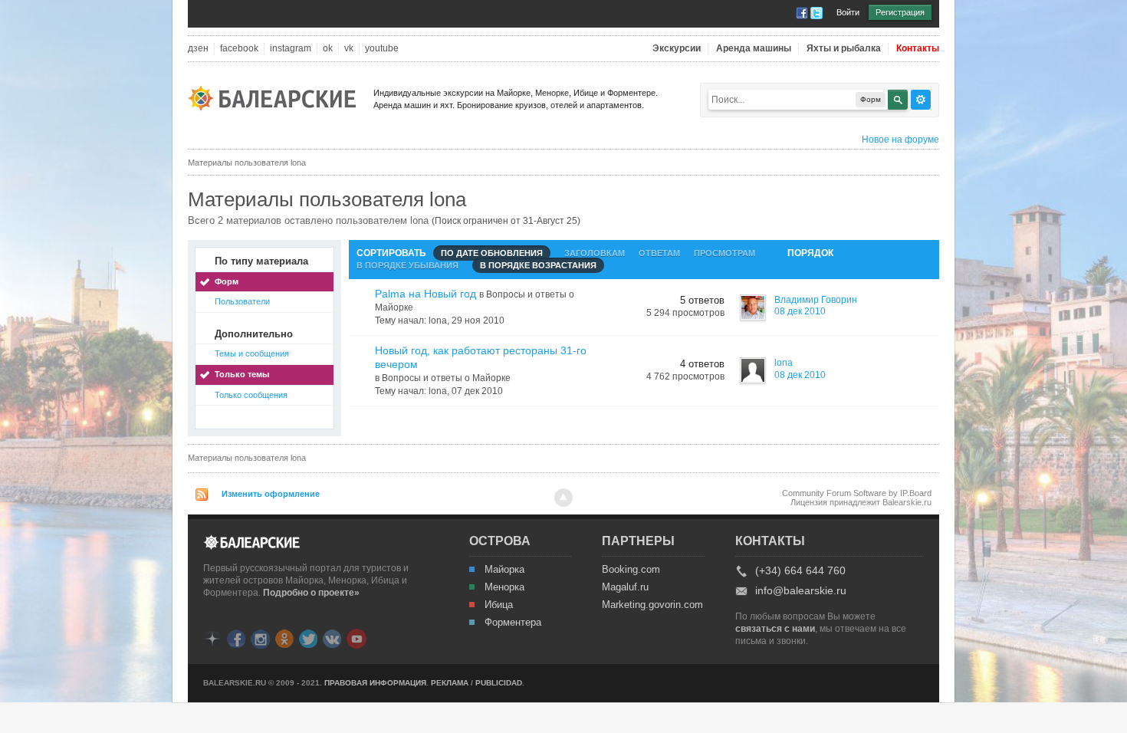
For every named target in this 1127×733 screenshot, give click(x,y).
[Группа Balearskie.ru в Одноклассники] (284, 637)
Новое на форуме (900, 139)
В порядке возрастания (538, 265)
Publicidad (498, 683)
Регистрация (900, 12)
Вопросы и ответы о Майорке (446, 378)
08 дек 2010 (800, 311)
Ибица (499, 605)
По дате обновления (492, 253)
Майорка (504, 569)
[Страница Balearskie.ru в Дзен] (212, 637)
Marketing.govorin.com (652, 605)
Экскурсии (676, 49)
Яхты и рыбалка (844, 49)
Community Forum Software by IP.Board (857, 493)
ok (328, 49)
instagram (290, 49)
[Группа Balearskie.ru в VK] (332, 637)
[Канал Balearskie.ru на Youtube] (356, 638)
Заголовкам (594, 253)
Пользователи (242, 301)
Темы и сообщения (252, 353)
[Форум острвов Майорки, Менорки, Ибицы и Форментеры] (277, 97)
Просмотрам (724, 253)
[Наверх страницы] (563, 497)
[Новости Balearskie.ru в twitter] (308, 637)
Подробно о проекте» (311, 592)
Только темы (242, 374)
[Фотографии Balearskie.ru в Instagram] (260, 637)
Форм (226, 281)
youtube (382, 49)
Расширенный (921, 100)
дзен (198, 49)
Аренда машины (753, 49)
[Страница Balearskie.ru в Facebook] (236, 637)
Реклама (449, 683)
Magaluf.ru (625, 587)
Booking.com (631, 569)
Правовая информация (375, 683)
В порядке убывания (407, 265)
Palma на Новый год (425, 294)
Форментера (513, 622)
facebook (239, 49)
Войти (847, 12)
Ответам (659, 253)
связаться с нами (775, 628)
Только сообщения (251, 394)
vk (348, 49)
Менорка (504, 587)
